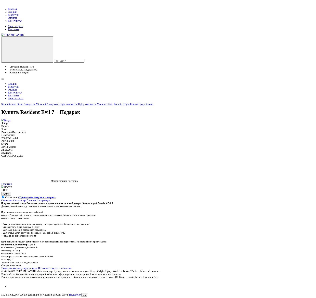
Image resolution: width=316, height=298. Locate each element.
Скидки (12, 12)
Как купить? (15, 20)
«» (37, 197)
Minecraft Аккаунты (47, 104)
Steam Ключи (8, 104)
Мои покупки (15, 26)
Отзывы (12, 17)
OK (84, 295)
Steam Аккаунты (26, 104)
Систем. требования (24, 200)
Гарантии (13, 14)
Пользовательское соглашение (55, 268)
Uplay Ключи (145, 104)
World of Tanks (105, 104)
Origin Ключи (130, 104)
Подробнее (75, 294)
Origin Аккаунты (68, 104)
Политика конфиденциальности (19, 268)
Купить (6, 194)
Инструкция (43, 200)
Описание (7, 200)
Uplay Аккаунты (87, 104)
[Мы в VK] (11, 286)
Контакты (13, 29)
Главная (12, 9)
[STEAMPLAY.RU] (12, 35)
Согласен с (30, 197)
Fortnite (118, 104)
